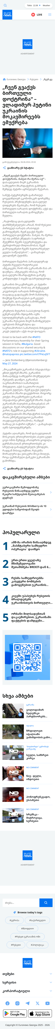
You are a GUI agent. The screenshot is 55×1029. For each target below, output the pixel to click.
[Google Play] (15, 1013)
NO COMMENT (32, 767)
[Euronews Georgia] (7, 15)
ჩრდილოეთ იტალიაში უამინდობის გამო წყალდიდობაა (38, 734)
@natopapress (10, 354)
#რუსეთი (16, 944)
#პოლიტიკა (37, 944)
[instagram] (17, 1003)
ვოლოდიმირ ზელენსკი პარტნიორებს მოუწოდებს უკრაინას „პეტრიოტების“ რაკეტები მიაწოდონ (37, 713)
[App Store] (40, 1013)
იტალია (30, 725)
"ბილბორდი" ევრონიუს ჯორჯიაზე (37, 747)
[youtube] (47, 1003)
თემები (8, 974)
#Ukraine (39, 350)
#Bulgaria (27, 344)
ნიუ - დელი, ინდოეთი (34, 777)
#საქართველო (37, 920)
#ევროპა (14, 920)
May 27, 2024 (9, 363)
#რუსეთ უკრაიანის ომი (27, 936)
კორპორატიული (16, 991)
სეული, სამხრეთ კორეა (37, 756)
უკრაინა (30, 705)
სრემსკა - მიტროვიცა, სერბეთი (34, 818)
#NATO (36, 337)
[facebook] (7, 1003)
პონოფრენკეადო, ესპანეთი (38, 798)
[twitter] (37, 1003)
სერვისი (9, 982)
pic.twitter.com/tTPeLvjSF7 (35, 354)
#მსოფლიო (27, 928)
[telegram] (27, 1003)
